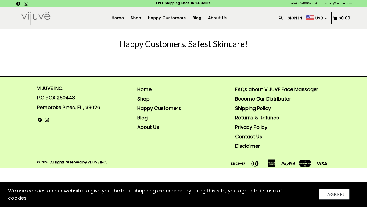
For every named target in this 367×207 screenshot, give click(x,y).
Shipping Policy (253, 108)
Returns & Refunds (257, 117)
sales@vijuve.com (338, 3)
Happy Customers (167, 17)
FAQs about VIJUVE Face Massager (276, 89)
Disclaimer (247, 146)
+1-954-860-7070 (304, 3)
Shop (136, 17)
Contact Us (248, 136)
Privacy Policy (251, 127)
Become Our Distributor (263, 98)
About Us (217, 17)
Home (118, 17)
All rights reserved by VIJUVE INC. (78, 162)
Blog (197, 17)
